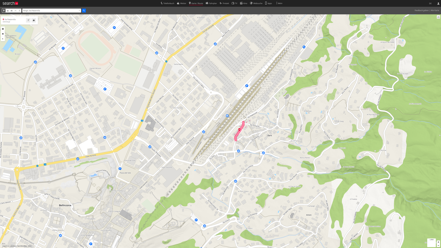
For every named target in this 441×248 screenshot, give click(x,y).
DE (430, 3)
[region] (220, 131)
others (30, 246)
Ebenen (3, 34)
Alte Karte (435, 10)
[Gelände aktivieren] (438, 17)
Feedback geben (422, 10)
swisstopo (13, 246)
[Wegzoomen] (438, 245)
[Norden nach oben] (438, 21)
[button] (239, 129)
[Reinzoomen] (438, 242)
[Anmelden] (438, 3)
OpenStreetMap (22, 246)
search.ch (6, 246)
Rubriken (3, 29)
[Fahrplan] (33, 20)
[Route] (28, 20)
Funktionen (3, 39)
